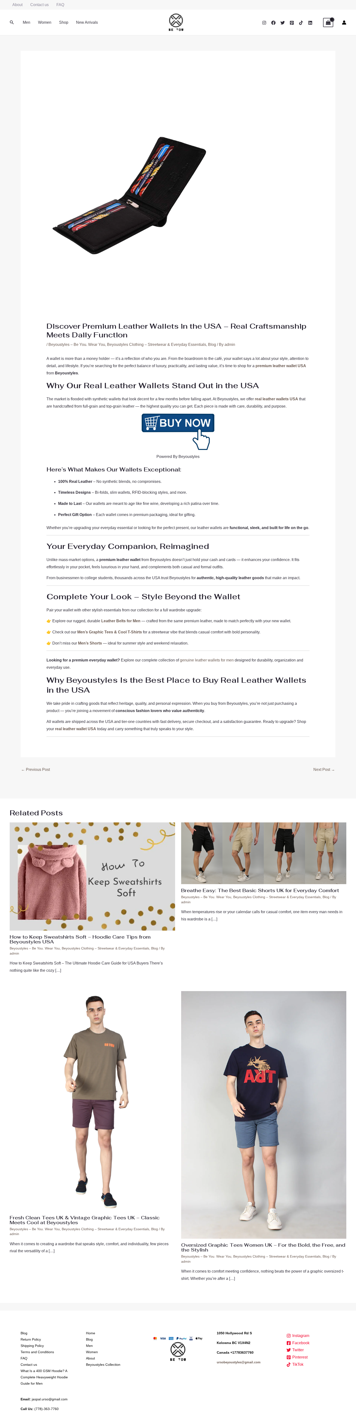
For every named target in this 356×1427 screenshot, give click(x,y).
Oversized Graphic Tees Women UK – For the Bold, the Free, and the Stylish (263, 1247)
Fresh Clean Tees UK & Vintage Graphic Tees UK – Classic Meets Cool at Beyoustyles (85, 1220)
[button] (12, 22)
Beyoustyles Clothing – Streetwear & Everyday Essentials (156, 344)
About (17, 5)
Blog (212, 344)
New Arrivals (87, 22)
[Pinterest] (292, 23)
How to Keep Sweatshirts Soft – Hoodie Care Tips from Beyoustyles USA (80, 939)
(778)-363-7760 (46, 1409)
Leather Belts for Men (120, 621)
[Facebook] (273, 23)
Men (26, 22)
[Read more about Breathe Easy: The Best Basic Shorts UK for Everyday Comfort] (264, 853)
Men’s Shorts (90, 643)
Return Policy (31, 1339)
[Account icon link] (344, 22)
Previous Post (35, 769)
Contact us (39, 5)
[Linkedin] (310, 23)
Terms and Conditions (37, 1352)
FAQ (60, 5)
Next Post (324, 769)
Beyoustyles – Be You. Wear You (76, 344)
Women (44, 22)
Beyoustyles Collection (103, 1364)
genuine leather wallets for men (207, 660)
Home (90, 1333)
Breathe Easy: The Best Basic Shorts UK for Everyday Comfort (260, 890)
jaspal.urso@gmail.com (50, 1399)
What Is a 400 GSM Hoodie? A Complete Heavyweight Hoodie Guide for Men (44, 1377)
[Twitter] (282, 23)
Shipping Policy (32, 1346)
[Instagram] (264, 23)
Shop (63, 22)
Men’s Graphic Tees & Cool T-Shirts (109, 632)
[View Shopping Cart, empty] (328, 22)
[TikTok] (301, 23)
